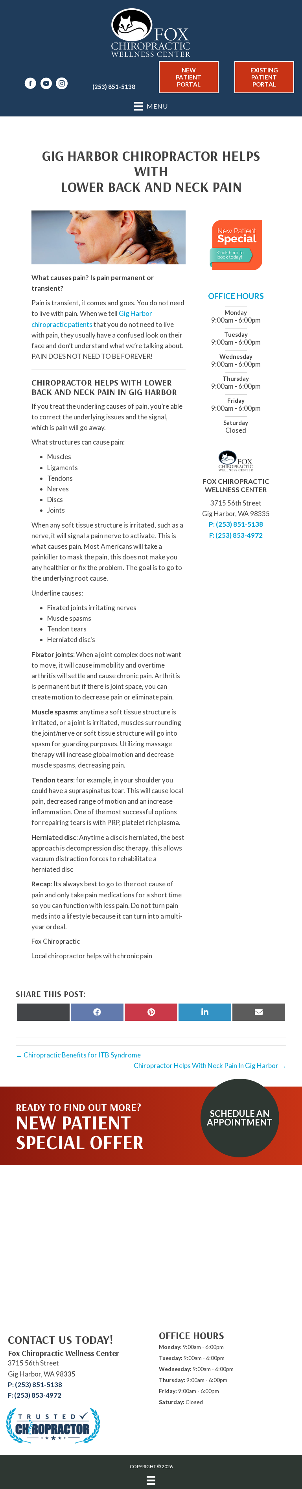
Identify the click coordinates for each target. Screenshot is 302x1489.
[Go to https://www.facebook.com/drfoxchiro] (30, 84)
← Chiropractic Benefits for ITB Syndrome (78, 1055)
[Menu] (151, 1480)
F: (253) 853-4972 (236, 535)
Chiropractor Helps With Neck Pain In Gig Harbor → (210, 1065)
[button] (240, 1118)
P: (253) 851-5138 (236, 524)
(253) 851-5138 (113, 86)
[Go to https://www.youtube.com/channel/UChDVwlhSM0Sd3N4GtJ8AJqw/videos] (46, 84)
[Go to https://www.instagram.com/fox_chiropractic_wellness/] (62, 84)
